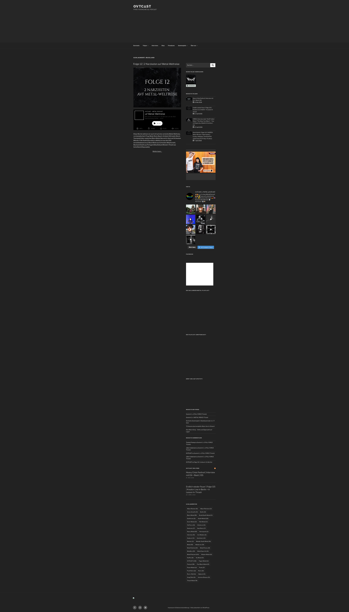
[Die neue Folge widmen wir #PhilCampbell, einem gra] (211, 229)
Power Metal (192, 567)
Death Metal (203, 518)
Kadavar (190, 538)
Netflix (190, 557)
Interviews (155, 45)
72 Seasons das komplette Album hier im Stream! (200, 426)
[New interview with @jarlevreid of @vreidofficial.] (200, 219)
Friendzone (171, 45)
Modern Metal (206, 554)
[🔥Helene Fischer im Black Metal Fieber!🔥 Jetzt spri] (200, 229)
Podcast (190, 564)
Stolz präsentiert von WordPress (199, 607)
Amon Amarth (192, 512)
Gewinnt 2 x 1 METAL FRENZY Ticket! (197, 417)
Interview (191, 535)
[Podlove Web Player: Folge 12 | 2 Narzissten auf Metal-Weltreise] (157, 119)
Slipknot (201, 574)
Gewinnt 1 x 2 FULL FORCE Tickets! (196, 414)
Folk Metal (203, 521)
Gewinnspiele (182, 45)
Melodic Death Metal (203, 541)
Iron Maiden (202, 535)
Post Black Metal (203, 564)
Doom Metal (192, 521)
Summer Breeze (204, 577)
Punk (202, 567)
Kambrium (201, 538)
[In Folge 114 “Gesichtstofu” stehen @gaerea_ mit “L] (190, 229)
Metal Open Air (203, 551)
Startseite (136, 45)
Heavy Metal (192, 531)
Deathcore (191, 518)
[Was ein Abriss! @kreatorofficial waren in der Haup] (190, 219)
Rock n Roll (191, 574)
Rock (201, 571)
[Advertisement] (174, 24)
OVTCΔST (142, 6)
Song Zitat (191, 577)
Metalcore (199, 544)
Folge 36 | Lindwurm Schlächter (203, 462)
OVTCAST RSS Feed (192, 468)
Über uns (193, 45)
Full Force (191, 525)
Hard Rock (201, 528)
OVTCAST (191, 561)
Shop (163, 45)
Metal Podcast (193, 554)
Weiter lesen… (157, 151)
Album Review (192, 508)
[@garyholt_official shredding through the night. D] (211, 209)
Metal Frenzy (205, 548)
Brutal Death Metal (205, 515)
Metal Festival (192, 548)
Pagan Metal (204, 561)
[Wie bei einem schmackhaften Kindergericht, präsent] (190, 239)
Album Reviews (206, 508)
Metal (190, 544)
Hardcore (191, 528)
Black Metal (192, 515)
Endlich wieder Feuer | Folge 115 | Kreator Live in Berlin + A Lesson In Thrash (203, 109)
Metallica (191, 551)
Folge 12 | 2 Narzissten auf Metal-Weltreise (156, 64)
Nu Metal (200, 557)
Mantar (190, 541)
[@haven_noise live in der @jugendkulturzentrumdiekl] (211, 219)
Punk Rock (191, 571)
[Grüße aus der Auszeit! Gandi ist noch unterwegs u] (190, 209)
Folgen (145, 45)
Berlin (203, 512)
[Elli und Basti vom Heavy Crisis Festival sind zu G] (200, 209)
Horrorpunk (203, 531)
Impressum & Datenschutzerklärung (178, 607)
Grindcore (201, 525)
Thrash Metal (192, 580)
